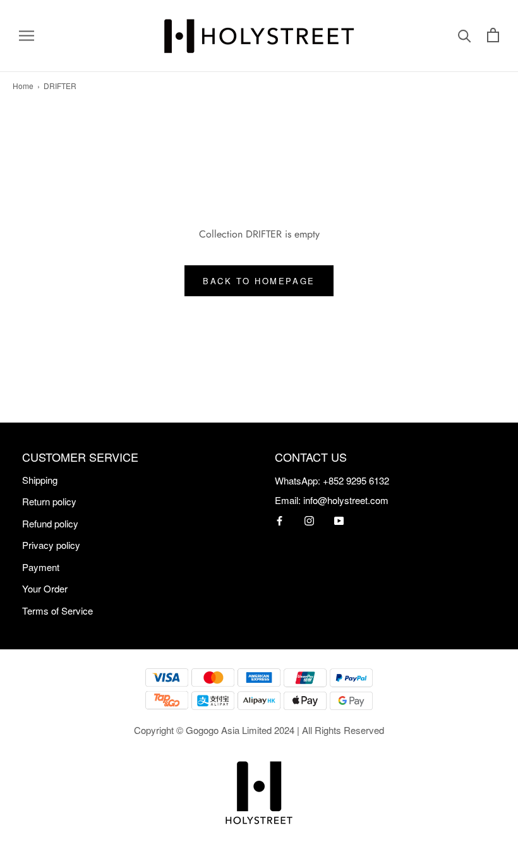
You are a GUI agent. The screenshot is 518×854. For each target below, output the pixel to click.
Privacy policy (51, 544)
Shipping (39, 479)
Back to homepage (259, 281)
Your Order (45, 588)
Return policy (49, 501)
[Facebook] (279, 519)
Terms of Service (57, 610)
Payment (40, 567)
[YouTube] (339, 519)
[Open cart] (493, 36)
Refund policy (50, 523)
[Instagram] (309, 519)
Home (23, 85)
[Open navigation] (26, 36)
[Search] (464, 36)
